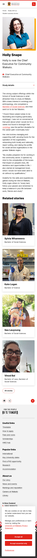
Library (5, 495)
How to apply (8, 431)
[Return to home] (13, 4)
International (8, 454)
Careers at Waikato (10, 492)
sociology (6, 127)
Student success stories (10, 13)
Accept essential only (18, 543)
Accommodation (9, 469)
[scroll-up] (33, 401)
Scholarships (8, 439)
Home (4, 10)
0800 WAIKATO (11, 506)
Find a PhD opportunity (12, 461)
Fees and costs (9, 435)
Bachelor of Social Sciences (14, 107)
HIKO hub (6, 443)
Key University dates (11, 457)
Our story (6, 480)
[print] (4, 401)
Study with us (12, 10)
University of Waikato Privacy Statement (16, 527)
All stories (9, 391)
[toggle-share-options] (10, 401)
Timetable (7, 427)
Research (6, 465)
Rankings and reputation (12, 488)
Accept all (18, 537)
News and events (10, 484)
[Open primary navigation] (3, 4)
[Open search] (34, 4)
